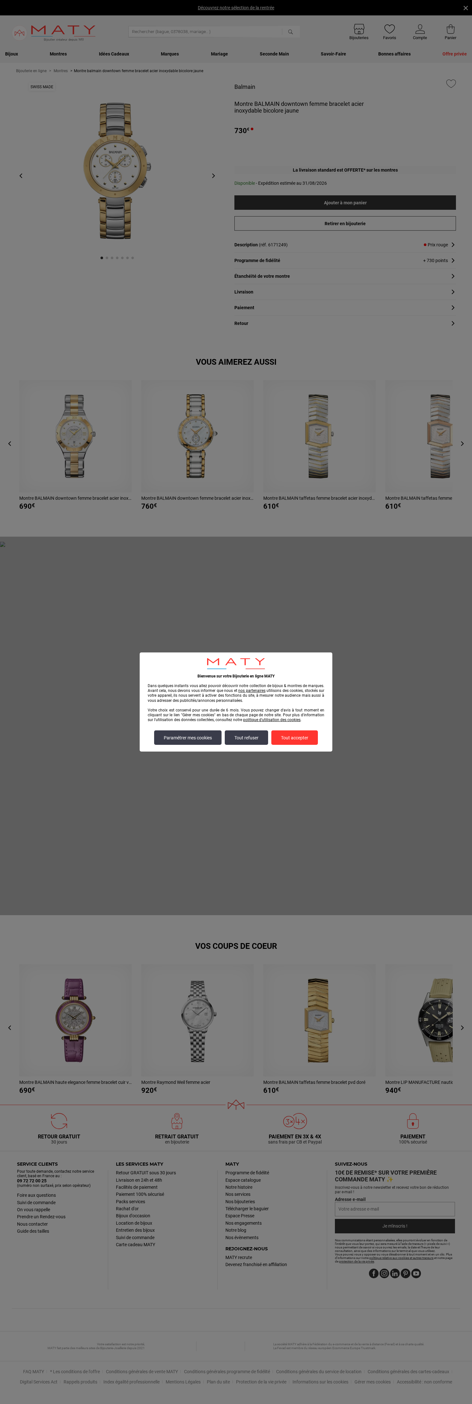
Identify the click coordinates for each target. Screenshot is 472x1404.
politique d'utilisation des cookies (272, 720)
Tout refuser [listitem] (246, 737)
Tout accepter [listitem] (294, 737)
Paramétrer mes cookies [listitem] (188, 737)
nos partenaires (251, 690)
